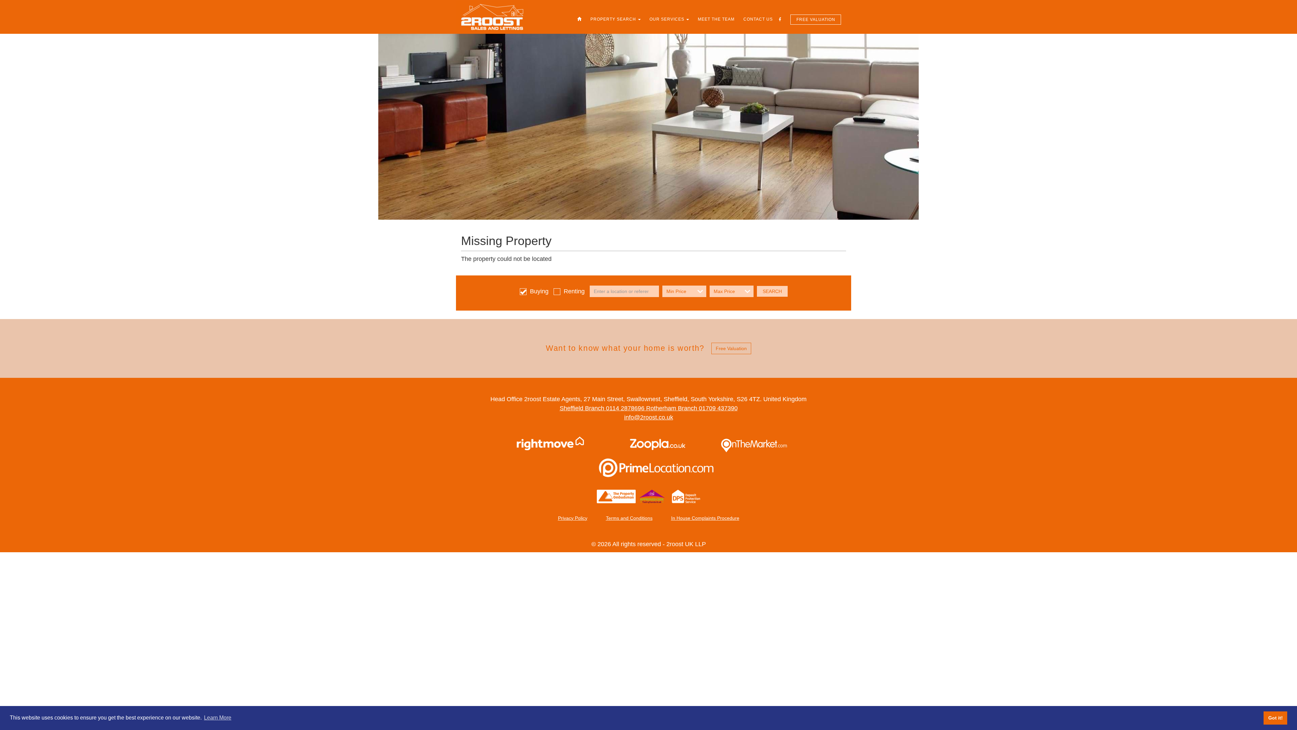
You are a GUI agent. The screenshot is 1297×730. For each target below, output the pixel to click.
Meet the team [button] (716, 19)
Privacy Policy (572, 518)
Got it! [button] (1275, 718)
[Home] (579, 19)
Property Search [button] (613, 19)
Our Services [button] (668, 19)
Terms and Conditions (629, 518)
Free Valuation (815, 19)
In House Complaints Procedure (705, 518)
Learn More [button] (217, 718)
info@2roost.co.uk (648, 417)
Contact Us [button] (758, 19)
